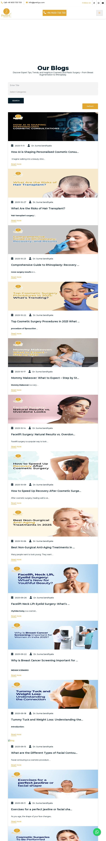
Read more (16, 164)
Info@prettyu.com (37, 2)
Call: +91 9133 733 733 (13, 2)
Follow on (86, 3)
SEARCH (16, 101)
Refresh (90, 106)
